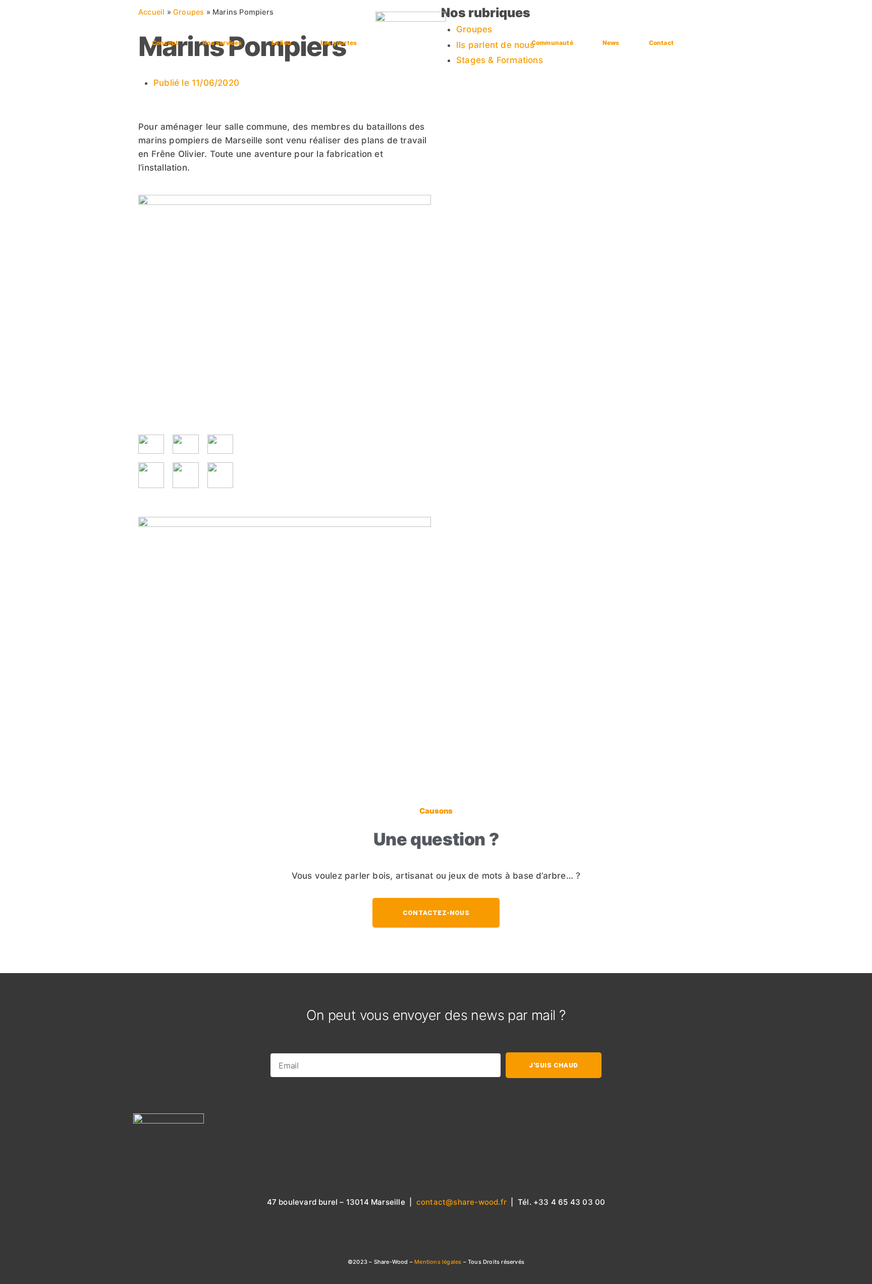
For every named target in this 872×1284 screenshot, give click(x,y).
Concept (165, 42)
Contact (661, 42)
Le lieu (281, 42)
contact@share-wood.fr (461, 1202)
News (611, 42)
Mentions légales (438, 1261)
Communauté (552, 42)
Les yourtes (338, 42)
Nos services (222, 42)
